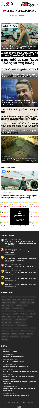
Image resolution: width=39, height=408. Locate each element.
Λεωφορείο (6, 314)
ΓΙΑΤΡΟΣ (21, 311)
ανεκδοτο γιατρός (8, 325)
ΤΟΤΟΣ (21, 317)
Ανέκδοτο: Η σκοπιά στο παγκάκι (13, 357)
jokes (12, 297)
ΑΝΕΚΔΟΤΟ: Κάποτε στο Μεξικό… (14, 362)
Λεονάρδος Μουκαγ (8, 360)
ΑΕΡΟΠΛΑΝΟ (7, 300)
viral (25, 297)
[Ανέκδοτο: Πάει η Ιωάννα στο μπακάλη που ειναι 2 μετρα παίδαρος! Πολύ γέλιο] (19, 36)
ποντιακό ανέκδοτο (18, 334)
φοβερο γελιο (26, 336)
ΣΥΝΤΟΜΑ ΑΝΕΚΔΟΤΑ (9, 317)
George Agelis (7, 355)
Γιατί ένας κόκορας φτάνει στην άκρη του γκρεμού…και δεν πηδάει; (19, 389)
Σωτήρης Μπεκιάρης (9, 386)
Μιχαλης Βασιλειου (8, 380)
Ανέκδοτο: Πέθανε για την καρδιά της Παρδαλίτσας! (17, 252)
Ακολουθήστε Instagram (19, 220)
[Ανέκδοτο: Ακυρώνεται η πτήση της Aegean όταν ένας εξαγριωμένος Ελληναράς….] (19, 181)
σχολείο (5, 336)
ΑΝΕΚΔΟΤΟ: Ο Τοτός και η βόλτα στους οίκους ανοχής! (20, 372)
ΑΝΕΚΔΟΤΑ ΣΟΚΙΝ (8, 305)
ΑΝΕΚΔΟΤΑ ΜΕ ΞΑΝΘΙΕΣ (28, 302)
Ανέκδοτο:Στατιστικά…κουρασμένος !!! (15, 367)
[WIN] (8, 171)
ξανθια (32, 331)
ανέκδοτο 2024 (7, 319)
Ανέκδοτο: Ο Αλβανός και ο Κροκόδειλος (16, 395)
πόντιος (30, 334)
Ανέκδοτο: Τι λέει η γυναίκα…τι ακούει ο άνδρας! (18, 377)
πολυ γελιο (6, 334)
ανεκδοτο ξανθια (22, 325)
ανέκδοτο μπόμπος (21, 319)
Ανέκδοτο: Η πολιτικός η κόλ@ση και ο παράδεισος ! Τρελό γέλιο (20, 382)
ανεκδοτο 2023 (20, 322)
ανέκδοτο (29, 317)
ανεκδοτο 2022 (7, 322)
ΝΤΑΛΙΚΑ (24, 314)
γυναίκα (33, 328)
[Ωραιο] (4, 171)
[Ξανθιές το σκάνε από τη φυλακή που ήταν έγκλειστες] (19, 121)
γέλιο (25, 328)
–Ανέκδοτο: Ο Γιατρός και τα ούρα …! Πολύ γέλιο (20, 272)
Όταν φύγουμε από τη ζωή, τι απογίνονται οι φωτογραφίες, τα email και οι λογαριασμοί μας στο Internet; (20, 243)
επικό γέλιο (15, 331)
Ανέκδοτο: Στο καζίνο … (10, 352)
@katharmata (19, 216)
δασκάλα (5, 331)
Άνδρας (33, 297)
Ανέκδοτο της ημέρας (9, 311)
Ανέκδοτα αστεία (18, 308)
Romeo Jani (6, 370)
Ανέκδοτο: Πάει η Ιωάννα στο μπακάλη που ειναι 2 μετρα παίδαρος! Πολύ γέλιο (21, 259)
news (19, 297)
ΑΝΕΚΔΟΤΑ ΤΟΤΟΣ (22, 305)
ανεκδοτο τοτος (8, 328)
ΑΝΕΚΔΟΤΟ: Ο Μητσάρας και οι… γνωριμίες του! (20, 266)
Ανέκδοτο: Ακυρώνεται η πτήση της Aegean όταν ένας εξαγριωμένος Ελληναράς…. (19, 196)
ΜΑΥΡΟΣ (16, 314)
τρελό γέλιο (15, 336)
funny (5, 297)
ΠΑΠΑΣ (33, 314)
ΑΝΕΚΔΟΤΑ (17, 300)
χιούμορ (5, 339)
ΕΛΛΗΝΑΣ (31, 311)
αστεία (18, 328)
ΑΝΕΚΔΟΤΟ (6, 308)
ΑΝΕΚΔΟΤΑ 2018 (29, 300)
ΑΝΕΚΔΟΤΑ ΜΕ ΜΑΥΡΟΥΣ (10, 302)
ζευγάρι (24, 331)
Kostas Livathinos (8, 365)
